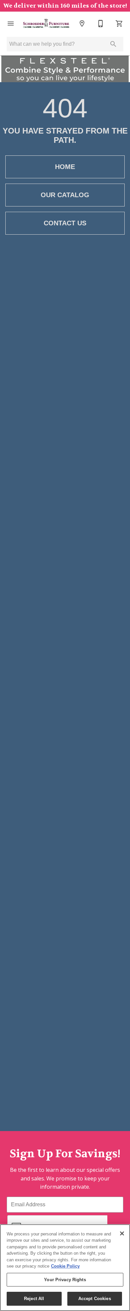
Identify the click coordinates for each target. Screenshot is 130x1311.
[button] (11, 23)
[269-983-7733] (101, 23)
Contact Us (65, 223)
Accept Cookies (94, 1298)
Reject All (34, 1298)
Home (65, 166)
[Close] (122, 1233)
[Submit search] (113, 44)
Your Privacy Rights (65, 1279)
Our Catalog (65, 195)
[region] (65, 1267)
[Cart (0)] (119, 23)
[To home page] (46, 23)
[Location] (82, 23)
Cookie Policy (65, 1266)
